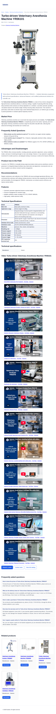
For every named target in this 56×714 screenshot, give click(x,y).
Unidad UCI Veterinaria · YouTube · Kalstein (15, 358)
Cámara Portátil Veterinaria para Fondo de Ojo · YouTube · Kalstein (21, 435)
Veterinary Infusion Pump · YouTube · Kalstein (16, 409)
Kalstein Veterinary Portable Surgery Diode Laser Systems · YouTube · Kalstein (24, 537)
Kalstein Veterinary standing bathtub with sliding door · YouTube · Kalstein (23, 460)
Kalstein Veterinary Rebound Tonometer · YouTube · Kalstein (19, 563)
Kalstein (5, 4)
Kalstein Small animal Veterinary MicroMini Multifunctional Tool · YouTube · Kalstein (25, 512)
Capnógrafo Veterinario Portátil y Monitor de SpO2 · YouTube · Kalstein (22, 307)
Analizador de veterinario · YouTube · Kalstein (15, 384)
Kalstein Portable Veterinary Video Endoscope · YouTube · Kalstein (21, 486)
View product (6, 665)
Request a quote (7, 567)
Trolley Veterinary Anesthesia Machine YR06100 (45, 658)
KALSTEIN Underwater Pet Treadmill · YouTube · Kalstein (18, 281)
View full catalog (30, 567)
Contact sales (19, 567)
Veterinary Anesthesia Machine (12, 25)
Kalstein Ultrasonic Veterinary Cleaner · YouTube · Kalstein (19, 333)
